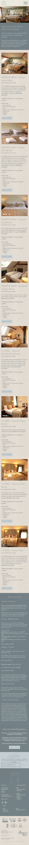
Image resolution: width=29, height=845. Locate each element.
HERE (12, 644)
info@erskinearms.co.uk (7, 796)
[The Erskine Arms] (3, 3)
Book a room (6, 118)
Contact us (5, 809)
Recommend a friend (20, 809)
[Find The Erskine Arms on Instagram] (5, 802)
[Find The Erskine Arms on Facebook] (2, 802)
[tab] (3, 72)
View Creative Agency (19, 841)
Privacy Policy (6, 811)
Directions (4, 799)
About (17, 808)
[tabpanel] (14, 63)
